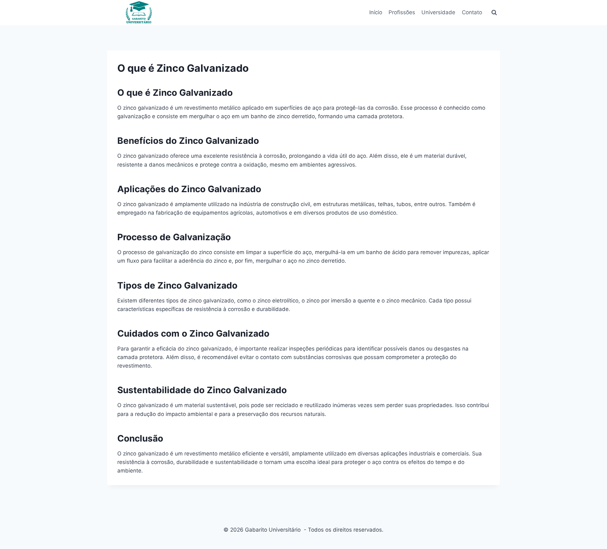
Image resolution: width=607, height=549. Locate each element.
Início (375, 12)
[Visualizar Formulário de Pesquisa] (494, 12)
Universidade (438, 12)
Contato (472, 12)
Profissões (402, 12)
